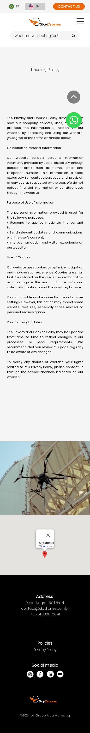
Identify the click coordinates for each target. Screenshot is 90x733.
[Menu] (81, 21)
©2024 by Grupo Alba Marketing (45, 715)
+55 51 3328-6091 (45, 614)
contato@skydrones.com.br (45, 608)
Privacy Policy (45, 649)
